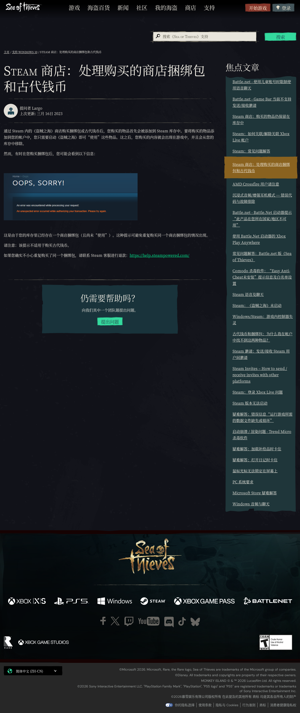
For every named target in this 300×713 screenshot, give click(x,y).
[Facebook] (103, 620)
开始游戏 (258, 8)
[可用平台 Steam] (153, 602)
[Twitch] (129, 621)
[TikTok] (182, 621)
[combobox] (204, 36)
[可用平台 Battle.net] (267, 602)
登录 (286, 8)
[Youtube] (149, 621)
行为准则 (248, 705)
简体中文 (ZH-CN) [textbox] (29, 671)
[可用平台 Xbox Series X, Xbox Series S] (27, 602)
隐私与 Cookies (227, 705)
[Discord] (169, 622)
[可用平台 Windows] (114, 602)
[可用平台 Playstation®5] (72, 602)
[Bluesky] (195, 621)
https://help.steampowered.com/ (159, 255)
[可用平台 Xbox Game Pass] (204, 602)
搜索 (280, 37)
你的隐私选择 (185, 705)
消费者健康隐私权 (283, 705)
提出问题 (110, 321)
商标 (262, 705)
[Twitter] (115, 621)
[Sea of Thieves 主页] (24, 7)
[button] (33, 670)
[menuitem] (74, 7)
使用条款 (205, 705)
